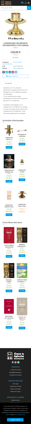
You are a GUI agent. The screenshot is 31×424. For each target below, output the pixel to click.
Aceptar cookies (15, 420)
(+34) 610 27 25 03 (15, 370)
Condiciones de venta (15, 386)
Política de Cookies (16, 391)
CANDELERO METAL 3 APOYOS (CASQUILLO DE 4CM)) (9, 138)
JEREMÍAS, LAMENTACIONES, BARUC (22, 245)
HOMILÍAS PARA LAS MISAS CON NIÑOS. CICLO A (22, 280)
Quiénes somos (15, 400)
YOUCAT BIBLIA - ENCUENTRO (9, 246)
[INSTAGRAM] (15, 362)
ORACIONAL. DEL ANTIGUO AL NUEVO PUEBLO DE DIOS (9, 317)
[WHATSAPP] (18, 362)
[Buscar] (29, 8)
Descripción (8, 83)
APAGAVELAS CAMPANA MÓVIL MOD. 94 (22, 135)
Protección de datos (15, 389)
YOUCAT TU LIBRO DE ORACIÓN (22, 318)
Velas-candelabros (18, 68)
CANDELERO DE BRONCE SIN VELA (9, 171)
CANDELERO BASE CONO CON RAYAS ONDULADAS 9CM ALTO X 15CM (22, 205)
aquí (7, 414)
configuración (21, 414)
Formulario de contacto (15, 375)
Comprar (9, 147)
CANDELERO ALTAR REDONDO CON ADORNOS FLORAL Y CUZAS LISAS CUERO (22, 171)
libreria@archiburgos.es (15, 372)
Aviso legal (15, 384)
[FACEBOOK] (12, 362)
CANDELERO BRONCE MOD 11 (9, 206)
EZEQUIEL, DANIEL (9, 280)
